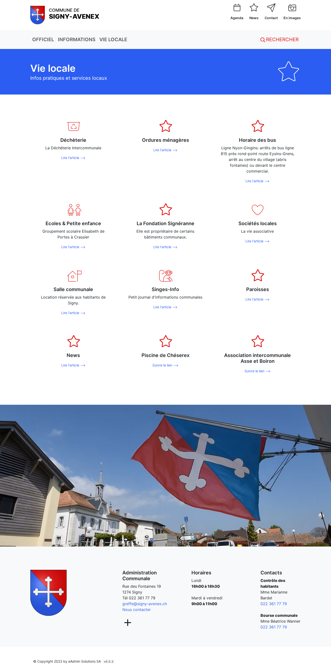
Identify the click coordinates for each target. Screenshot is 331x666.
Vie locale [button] (113, 39)
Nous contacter (136, 609)
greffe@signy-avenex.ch (144, 603)
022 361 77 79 (142, 597)
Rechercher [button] (282, 39)
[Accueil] (48, 592)
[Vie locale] (64, 14)
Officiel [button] (43, 39)
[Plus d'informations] (127, 622)
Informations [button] (76, 39)
